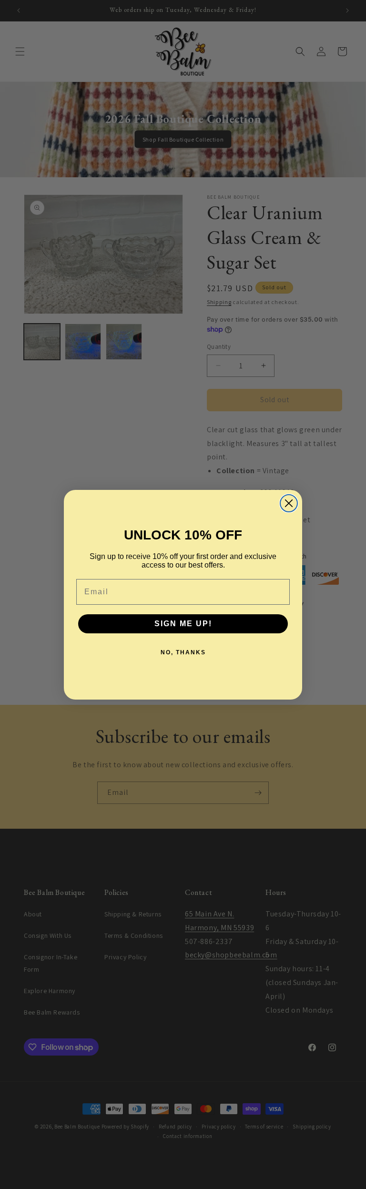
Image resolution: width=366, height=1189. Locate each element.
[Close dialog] (288, 503)
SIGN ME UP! (183, 624)
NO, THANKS (183, 652)
